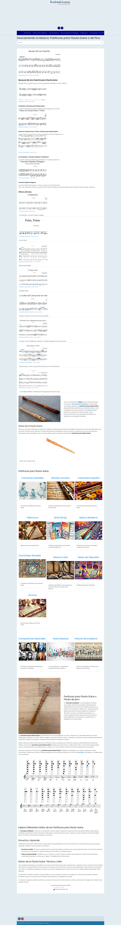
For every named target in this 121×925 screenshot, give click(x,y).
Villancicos (32, 517)
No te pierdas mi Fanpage (69, 33)
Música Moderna (88, 517)
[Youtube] (62, 28)
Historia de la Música (40, 33)
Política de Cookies (37, 923)
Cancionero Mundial (29, 555)
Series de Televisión (88, 557)
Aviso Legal (46, 923)
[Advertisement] (60, 16)
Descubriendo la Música (80, 404)
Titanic (89, 410)
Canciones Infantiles (32, 478)
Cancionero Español (89, 478)
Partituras (27, 33)
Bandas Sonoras (61, 478)
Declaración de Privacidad (24, 923)
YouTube (81, 752)
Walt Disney (60, 517)
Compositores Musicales (32, 638)
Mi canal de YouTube (97, 33)
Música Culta (60, 557)
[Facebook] (59, 28)
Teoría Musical (54, 33)
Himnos (32, 595)
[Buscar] (101, 42)
